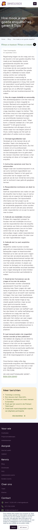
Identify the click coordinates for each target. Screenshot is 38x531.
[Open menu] (35, 3)
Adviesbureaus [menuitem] (6, 440)
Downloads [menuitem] (5, 468)
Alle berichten (17, 416)
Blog (9, 39)
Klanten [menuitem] (3, 492)
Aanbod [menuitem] (3, 454)
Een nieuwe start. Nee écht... (16, 397)
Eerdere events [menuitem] (6, 479)
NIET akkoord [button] (23, 527)
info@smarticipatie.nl (11, 510)
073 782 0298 (10, 506)
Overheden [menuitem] (4, 433)
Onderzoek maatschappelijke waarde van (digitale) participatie (19, 409)
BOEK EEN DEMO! (10, 377)
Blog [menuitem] (3, 464)
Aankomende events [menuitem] (8, 475)
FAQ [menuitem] (2, 471)
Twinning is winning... (13, 395)
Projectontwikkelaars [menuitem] (8, 437)
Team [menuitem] (3, 489)
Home (3, 39)
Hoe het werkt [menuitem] (6, 450)
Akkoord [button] (13, 527)
